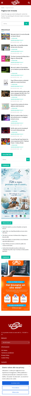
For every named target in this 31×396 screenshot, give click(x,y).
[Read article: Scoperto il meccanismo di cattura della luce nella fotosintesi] (5, 106)
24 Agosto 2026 (15, 112)
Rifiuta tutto (15, 392)
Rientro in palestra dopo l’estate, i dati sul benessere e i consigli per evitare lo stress (19, 117)
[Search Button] (29, 2)
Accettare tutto (15, 383)
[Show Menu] (2, 2)
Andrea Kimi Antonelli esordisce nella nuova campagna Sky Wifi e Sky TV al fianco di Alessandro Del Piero (20, 93)
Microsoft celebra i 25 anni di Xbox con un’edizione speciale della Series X (20, 69)
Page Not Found (10, 7)
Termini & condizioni (7, 353)
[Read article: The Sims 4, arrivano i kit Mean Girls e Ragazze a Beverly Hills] (5, 59)
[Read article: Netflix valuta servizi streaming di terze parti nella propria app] (5, 130)
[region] (15, 380)
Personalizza (15, 387)
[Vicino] (29, 366)
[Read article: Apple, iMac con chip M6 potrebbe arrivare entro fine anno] (5, 47)
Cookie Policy (5, 358)
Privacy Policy (5, 355)
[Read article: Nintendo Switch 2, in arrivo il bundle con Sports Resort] (5, 36)
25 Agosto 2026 (15, 42)
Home (2, 7)
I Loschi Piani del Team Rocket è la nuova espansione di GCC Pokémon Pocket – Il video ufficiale (20, 141)
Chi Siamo (4, 350)
